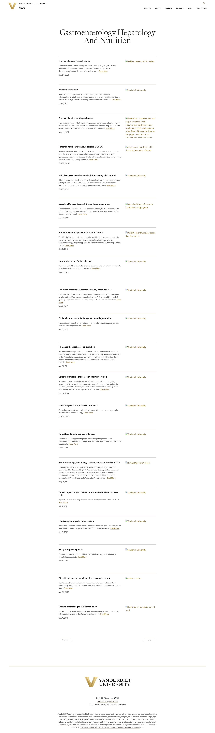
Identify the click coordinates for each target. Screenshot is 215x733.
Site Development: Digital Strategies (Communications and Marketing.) (109, 728)
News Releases (201, 8)
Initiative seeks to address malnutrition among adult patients (87, 176)
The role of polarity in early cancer (74, 61)
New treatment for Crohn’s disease (75, 261)
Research (147, 8)
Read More (103, 71)
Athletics (179, 8)
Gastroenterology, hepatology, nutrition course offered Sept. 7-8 (89, 463)
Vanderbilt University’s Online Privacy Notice (107, 705)
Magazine (168, 8)
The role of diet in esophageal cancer (76, 118)
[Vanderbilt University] (107, 682)
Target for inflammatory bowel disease (77, 434)
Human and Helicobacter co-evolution (77, 347)
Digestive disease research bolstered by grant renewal (84, 578)
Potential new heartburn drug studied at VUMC (81, 147)
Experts (158, 8)
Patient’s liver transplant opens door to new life (81, 233)
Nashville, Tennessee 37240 (107, 698)
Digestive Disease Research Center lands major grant (84, 204)
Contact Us (113, 702)
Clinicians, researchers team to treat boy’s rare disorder (85, 290)
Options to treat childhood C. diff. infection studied (83, 377)
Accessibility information (69, 725)
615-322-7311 (102, 702)
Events (189, 8)
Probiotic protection (68, 90)
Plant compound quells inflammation (76, 521)
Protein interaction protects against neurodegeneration (85, 318)
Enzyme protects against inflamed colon (78, 607)
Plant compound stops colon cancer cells (78, 406)
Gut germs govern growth (71, 550)
